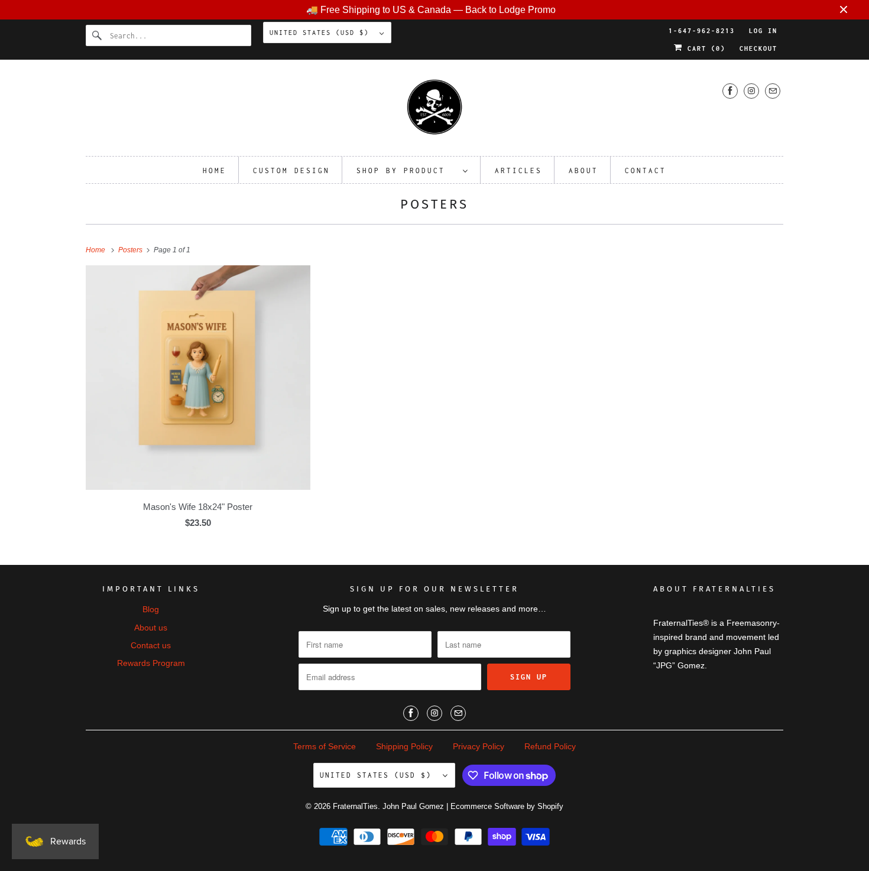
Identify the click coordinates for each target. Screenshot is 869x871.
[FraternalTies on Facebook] (730, 90)
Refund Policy (550, 746)
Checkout (758, 48)
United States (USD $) (322, 32)
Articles (518, 170)
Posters (434, 204)
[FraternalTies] (434, 110)
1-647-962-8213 (702, 30)
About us (150, 627)
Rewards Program (151, 663)
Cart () (704, 48)
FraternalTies (355, 806)
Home (214, 170)
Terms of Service (324, 746)
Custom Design (291, 170)
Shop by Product (406, 170)
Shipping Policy (404, 746)
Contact (645, 170)
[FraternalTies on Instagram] (751, 90)
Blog (150, 609)
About (583, 170)
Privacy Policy (478, 746)
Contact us (151, 645)
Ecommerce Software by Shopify (506, 806)
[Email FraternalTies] (772, 90)
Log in (763, 30)
